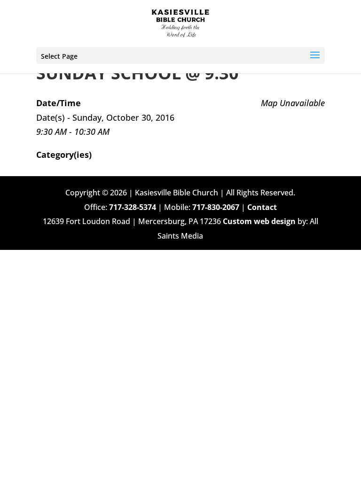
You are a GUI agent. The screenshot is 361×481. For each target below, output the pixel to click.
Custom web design (259, 221)
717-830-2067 (215, 207)
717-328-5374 (132, 207)
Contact (262, 207)
